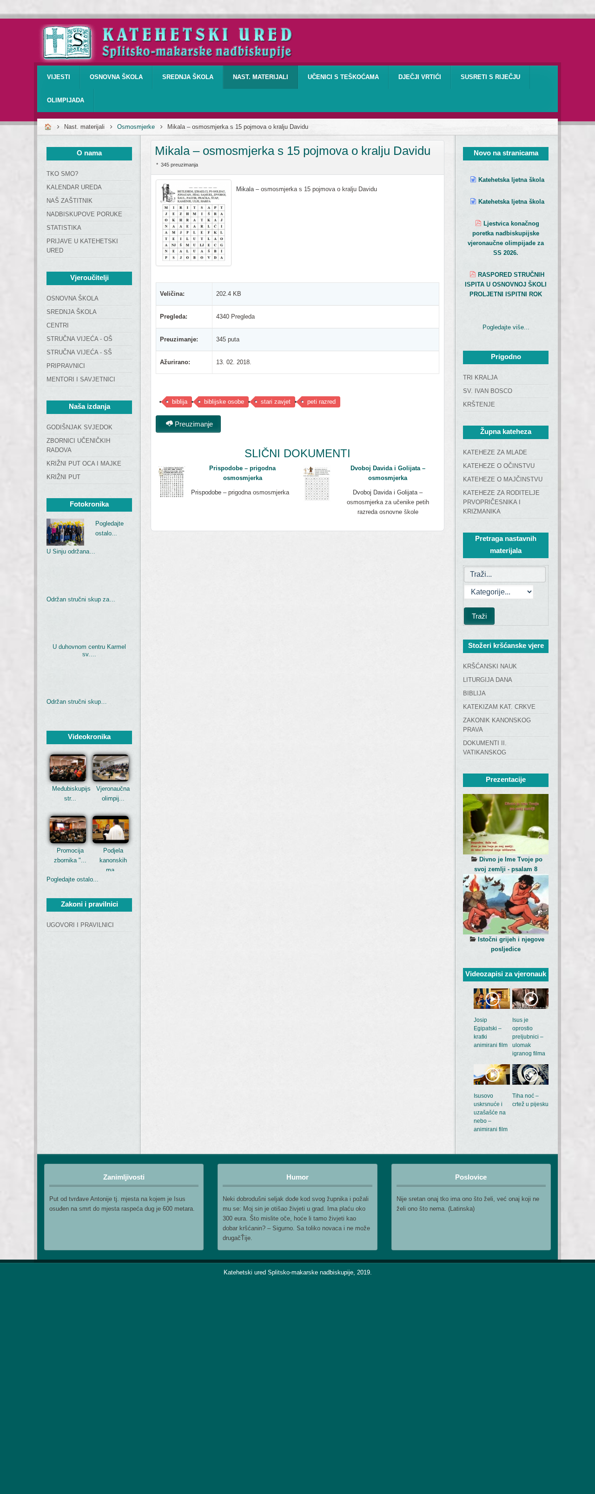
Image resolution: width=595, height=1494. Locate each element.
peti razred (321, 401)
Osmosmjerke (136, 126)
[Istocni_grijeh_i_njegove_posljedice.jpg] (506, 904)
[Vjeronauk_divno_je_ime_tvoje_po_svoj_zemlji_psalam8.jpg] (506, 824)
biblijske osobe (224, 401)
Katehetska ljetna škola (511, 179)
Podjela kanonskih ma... (113, 860)
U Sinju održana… (70, 551)
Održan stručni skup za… (80, 599)
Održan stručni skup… (76, 701)
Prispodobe (206, 492)
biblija (179, 401)
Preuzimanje (193, 424)
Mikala (246, 189)
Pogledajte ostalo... (72, 879)
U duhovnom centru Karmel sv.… (89, 650)
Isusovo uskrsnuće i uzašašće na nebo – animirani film (491, 1113)
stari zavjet (276, 401)
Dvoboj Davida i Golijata (385, 492)
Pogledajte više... (506, 327)
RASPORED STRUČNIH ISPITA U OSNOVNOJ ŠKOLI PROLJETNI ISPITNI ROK (506, 284)
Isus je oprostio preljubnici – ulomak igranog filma (528, 1037)
